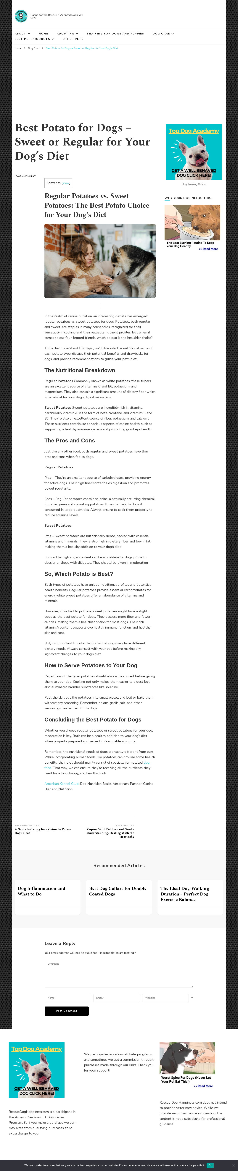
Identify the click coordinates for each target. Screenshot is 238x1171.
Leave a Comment (27, 176)
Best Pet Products (32, 39)
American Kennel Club (61, 783)
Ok (210, 1165)
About (20, 33)
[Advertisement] (119, 80)
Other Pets (72, 39)
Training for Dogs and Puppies (115, 33)
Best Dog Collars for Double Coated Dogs (118, 891)
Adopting (65, 33)
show (65, 183)
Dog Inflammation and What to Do (41, 891)
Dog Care (161, 33)
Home (43, 33)
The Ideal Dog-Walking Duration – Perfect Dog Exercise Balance (184, 894)
